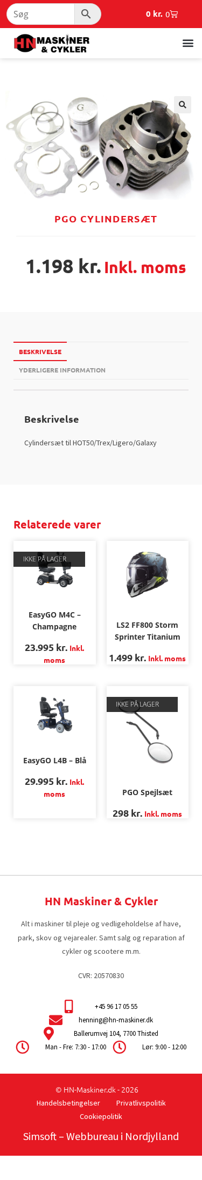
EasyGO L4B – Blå (54, 760)
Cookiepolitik (101, 1116)
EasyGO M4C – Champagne (55, 620)
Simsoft (40, 1136)
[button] (188, 42)
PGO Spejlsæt (147, 792)
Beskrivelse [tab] (40, 351)
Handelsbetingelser (68, 1103)
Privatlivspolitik (141, 1103)
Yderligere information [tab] (62, 369)
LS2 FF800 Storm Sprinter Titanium (147, 631)
